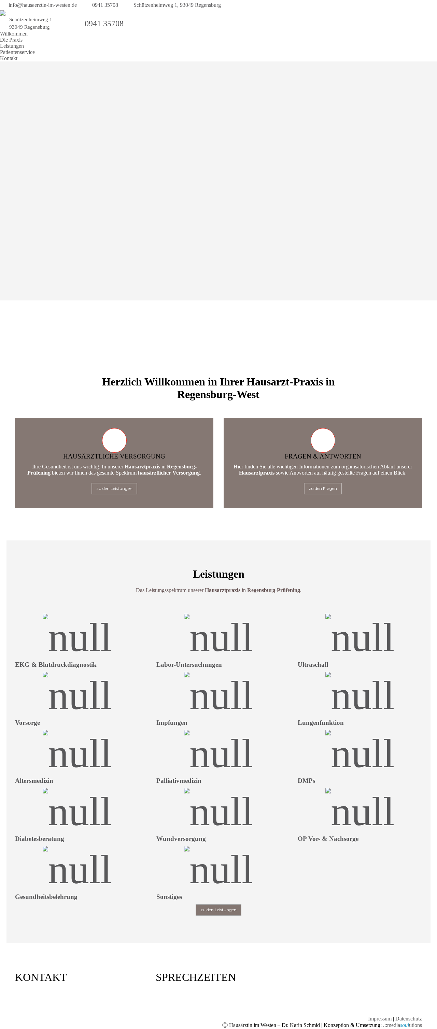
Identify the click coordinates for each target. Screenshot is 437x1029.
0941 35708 (105, 5)
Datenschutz (408, 1018)
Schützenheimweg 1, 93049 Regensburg (177, 5)
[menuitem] (14, 34)
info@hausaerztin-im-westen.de (43, 5)
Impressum (380, 1018)
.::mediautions (402, 1025)
